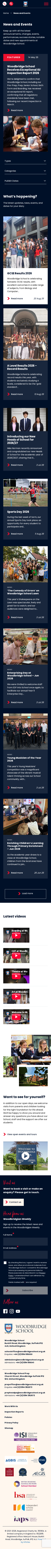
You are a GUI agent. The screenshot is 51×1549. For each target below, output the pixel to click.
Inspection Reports (14, 1412)
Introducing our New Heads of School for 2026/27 (21, 440)
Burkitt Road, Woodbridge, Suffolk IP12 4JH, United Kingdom (24, 1344)
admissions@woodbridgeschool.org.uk (24, 1360)
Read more (17, 110)
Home (6, 13)
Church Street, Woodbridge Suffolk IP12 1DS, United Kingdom (24, 1377)
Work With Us (11, 1407)
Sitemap (9, 1428)
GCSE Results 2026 (19, 273)
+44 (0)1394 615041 (25, 1363)
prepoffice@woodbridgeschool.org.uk (24, 1385)
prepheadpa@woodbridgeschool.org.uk (25, 1393)
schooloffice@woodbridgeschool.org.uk (25, 1352)
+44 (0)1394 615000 (22, 1354)
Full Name (7, 1235)
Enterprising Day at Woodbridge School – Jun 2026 (23, 676)
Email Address (10, 1248)
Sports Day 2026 (18, 512)
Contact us (15, 1202)
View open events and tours (22, 1134)
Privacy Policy (11, 1423)
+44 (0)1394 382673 (22, 1387)
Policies (8, 1417)
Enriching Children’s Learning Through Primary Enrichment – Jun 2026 (25, 846)
